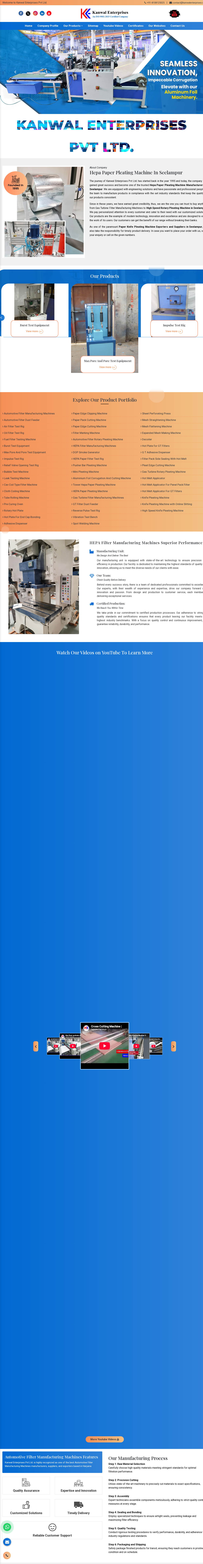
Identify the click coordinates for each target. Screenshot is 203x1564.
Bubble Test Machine (15, 471)
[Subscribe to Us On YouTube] (49, 13)
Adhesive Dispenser (15, 523)
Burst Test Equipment (16, 445)
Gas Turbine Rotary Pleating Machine (163, 471)
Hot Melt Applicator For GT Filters (161, 491)
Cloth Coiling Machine (16, 491)
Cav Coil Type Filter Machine (20, 484)
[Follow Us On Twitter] (28, 13)
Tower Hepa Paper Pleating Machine (93, 484)
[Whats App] (7, 1527)
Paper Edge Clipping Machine (89, 413)
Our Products (72, 25)
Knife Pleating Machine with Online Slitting (166, 504)
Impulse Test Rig (13, 458)
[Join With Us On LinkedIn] (42, 13)
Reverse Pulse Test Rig (86, 510)
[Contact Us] (7, 1553)
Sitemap (93, 25)
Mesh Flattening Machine (156, 426)
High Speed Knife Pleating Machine (162, 510)
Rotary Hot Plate (13, 510)
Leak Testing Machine (16, 478)
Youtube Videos (113, 25)
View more (32, 331)
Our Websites (156, 25)
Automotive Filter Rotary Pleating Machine (97, 439)
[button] (15, 72)
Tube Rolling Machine (16, 497)
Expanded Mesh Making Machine (161, 432)
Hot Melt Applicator (153, 478)
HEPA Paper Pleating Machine (90, 491)
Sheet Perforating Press (156, 413)
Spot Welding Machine (85, 523)
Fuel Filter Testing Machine (19, 439)
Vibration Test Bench (85, 517)
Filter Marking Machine (86, 432)
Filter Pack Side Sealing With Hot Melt (164, 458)
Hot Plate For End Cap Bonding (21, 517)
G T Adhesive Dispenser (155, 452)
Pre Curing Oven (13, 504)
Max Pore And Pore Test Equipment (24, 452)
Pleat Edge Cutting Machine (158, 465)
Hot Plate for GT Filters (155, 445)
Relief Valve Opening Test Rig (21, 465)
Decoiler (146, 439)
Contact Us (177, 25)
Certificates (135, 25)
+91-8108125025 (155, 2)
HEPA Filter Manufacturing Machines (94, 445)
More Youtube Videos (103, 1439)
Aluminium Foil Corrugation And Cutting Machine (101, 478)
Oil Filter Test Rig (13, 432)
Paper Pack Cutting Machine (89, 420)
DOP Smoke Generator (86, 452)
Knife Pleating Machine (155, 497)
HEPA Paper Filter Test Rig (88, 458)
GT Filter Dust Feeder (85, 504)
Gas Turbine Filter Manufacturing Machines (98, 497)
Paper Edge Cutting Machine (89, 426)
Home (28, 25)
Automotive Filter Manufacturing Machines (29, 413)
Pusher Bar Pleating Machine (89, 465)
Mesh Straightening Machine (158, 420)
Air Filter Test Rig (13, 426)
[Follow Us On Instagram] (35, 13)
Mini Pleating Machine (85, 471)
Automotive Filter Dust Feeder (21, 420)
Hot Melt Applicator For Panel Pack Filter (165, 484)
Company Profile (47, 25)
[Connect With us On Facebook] (21, 13)
